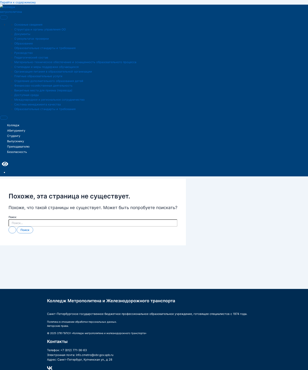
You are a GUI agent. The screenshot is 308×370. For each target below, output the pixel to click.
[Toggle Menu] (3, 17)
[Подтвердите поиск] (12, 230)
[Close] (3, 118)
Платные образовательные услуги (38, 76)
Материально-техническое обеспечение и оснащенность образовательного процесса (75, 62)
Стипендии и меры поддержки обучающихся (46, 67)
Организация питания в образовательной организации (53, 71)
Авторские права (57, 325)
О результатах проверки (31, 38)
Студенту (13, 136)
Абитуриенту (16, 130)
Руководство (23, 53)
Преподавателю (18, 146)
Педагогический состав (31, 57)
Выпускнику (15, 141)
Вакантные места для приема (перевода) (43, 90)
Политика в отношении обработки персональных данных (81, 321)
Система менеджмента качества (37, 104)
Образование (23, 43)
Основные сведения (28, 24)
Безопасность (17, 152)
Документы (22, 34)
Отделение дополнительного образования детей (48, 81)
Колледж (13, 125)
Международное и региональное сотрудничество (49, 99)
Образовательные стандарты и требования (45, 48)
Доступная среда (26, 95)
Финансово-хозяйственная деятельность (43, 85)
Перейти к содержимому (18, 2)
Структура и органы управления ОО (40, 29)
